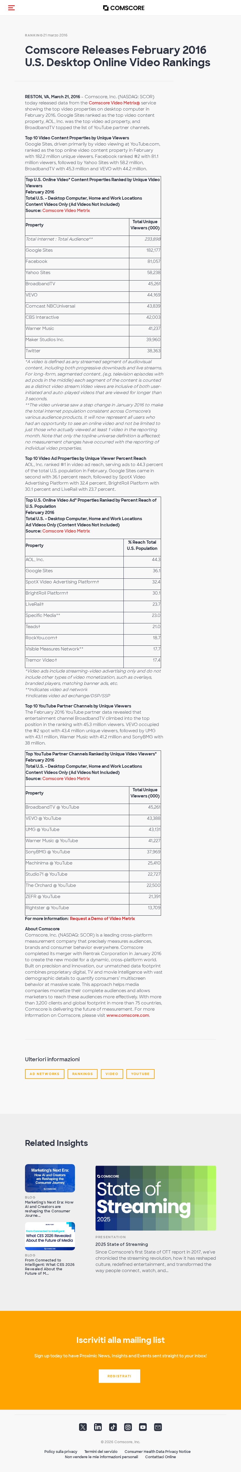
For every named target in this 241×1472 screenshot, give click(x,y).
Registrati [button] (119, 1376)
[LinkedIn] (98, 1429)
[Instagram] (128, 1429)
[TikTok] (113, 1429)
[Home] (123, 8)
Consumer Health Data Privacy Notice (158, 1451)
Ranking (34, 35)
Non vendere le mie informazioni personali (101, 1457)
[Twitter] (83, 1429)
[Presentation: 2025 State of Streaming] (156, 1198)
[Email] (158, 1429)
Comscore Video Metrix (66, 210)
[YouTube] (143, 1429)
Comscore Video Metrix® (114, 103)
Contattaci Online (160, 1457)
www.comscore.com (127, 1015)
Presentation (111, 1237)
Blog (30, 1197)
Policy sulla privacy (60, 1451)
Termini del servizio (101, 1451)
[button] (11, 7)
